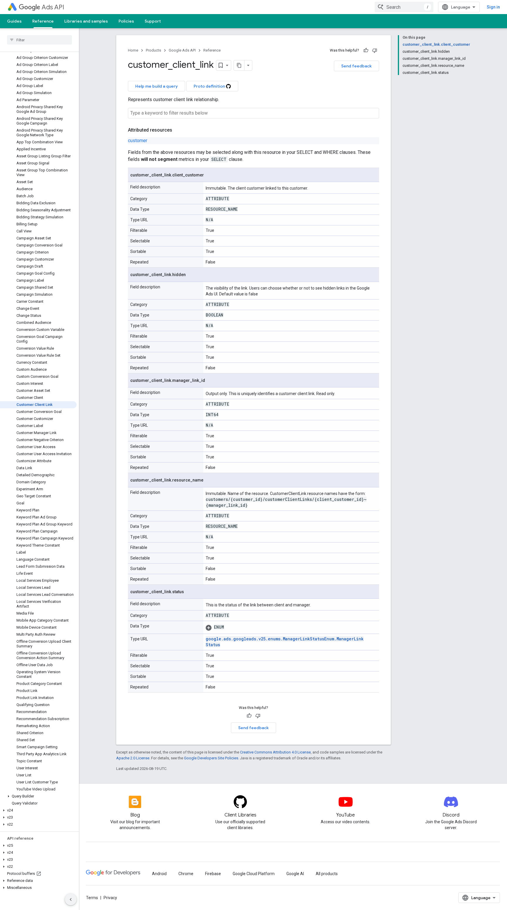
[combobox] (404, 7)
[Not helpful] (374, 50)
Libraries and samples (86, 21)
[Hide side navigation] (71, 899)
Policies (126, 21)
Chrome (185, 873)
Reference (43, 21)
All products (327, 873)
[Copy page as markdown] (239, 65)
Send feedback (356, 66)
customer (137, 140)
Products (153, 50)
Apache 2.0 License (132, 758)
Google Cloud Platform (254, 873)
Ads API (53, 7)
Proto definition (210, 86)
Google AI (295, 873)
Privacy (110, 897)
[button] (38, 796)
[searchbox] (39, 40)
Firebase (213, 873)
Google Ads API (182, 50)
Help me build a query (156, 86)
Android (159, 873)
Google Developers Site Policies (211, 758)
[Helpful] (365, 50)
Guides (14, 21)
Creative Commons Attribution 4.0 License (275, 752)
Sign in (493, 7)
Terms (92, 897)
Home (133, 50)
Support (153, 21)
